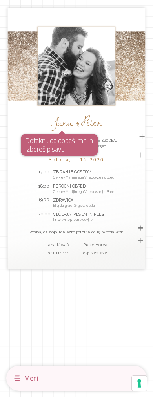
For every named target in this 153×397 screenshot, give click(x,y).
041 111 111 (58, 252)
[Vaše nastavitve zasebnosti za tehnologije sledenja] (139, 383)
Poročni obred (69, 186)
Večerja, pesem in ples (78, 214)
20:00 (44, 214)
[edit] (142, 136)
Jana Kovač (57, 244)
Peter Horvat (96, 244)
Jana (62, 121)
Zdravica (63, 200)
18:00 (43, 185)
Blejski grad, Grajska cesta (74, 205)
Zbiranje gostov (72, 172)
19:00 (43, 199)
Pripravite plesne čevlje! (73, 220)
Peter (91, 121)
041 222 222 (95, 252)
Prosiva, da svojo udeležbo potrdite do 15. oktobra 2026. (76, 232)
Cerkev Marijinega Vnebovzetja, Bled (84, 177)
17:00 (43, 171)
